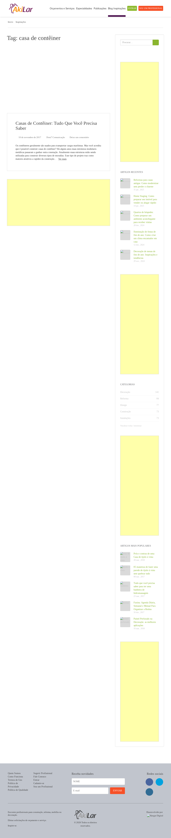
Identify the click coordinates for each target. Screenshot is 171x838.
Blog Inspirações (117, 8)
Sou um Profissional (150, 8)
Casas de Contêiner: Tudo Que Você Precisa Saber (56, 126)
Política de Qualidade (18, 790)
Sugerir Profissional (42, 773)
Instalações (125, 418)
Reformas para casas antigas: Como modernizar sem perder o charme (146, 183)
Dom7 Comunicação (55, 137)
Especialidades (84, 8)
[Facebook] (149, 782)
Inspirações (21, 22)
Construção (125, 411)
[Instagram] (149, 792)
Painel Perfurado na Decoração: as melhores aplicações (145, 622)
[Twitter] (159, 782)
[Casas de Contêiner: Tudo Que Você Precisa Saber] (58, 79)
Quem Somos (14, 773)
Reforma (124, 398)
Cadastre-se (38, 783)
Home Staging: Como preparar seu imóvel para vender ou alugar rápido (145, 199)
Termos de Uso (15, 780)
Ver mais (62, 159)
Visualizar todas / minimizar (131, 426)
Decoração (125, 392)
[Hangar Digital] (154, 815)
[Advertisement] (58, 202)
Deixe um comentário (79, 137)
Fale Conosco (39, 776)
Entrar (132, 8)
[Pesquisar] (156, 42)
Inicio (10, 22)
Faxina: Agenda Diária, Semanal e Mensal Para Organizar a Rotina (144, 606)
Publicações (100, 8)
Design (123, 405)
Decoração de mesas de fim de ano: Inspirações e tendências (145, 254)
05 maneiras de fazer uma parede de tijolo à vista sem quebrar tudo (146, 570)
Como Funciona (15, 776)
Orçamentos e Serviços (62, 8)
